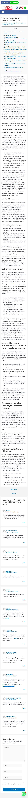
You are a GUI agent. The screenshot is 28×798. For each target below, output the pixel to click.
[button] (3, 12)
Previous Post (14, 489)
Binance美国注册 (9, 674)
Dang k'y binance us (10, 716)
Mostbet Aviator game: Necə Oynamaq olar (14, 47)
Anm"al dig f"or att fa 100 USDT (13, 698)
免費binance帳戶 (9, 571)
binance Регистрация (11, 652)
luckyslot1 (9, 630)
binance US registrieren (11, 530)
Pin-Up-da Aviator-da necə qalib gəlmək (13, 67)
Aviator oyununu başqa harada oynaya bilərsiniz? (15, 60)
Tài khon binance (10, 551)
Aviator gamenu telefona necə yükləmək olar (14, 46)
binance (8, 510)
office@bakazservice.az (9, 69)
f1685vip (8, 608)
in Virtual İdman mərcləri (10, 35)
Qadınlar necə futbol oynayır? (11, 37)
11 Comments (5, 23)
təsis (16, 182)
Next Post (14, 493)
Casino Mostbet (8, 62)
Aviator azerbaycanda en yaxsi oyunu (13, 70)
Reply (23, 522)
